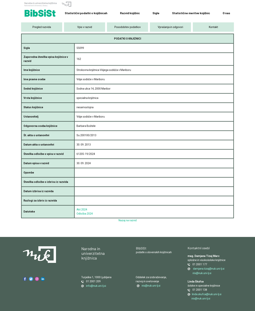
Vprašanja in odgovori (170, 27)
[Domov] (40, 13)
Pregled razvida (41, 27)
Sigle (156, 13)
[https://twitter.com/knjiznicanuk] (31, 279)
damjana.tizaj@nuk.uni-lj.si (208, 268)
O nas (226, 13)
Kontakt (213, 27)
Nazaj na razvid (128, 220)
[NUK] (47, 4)
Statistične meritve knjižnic (191, 13)
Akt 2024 (82, 209)
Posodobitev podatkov (127, 27)
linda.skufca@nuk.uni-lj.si (206, 294)
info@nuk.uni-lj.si (95, 285)
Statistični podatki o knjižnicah (86, 13)
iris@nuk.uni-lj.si (151, 285)
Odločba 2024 (85, 213)
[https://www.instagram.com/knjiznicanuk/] (37, 279)
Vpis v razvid (84, 27)
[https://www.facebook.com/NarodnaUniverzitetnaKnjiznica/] (25, 279)
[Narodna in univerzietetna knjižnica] (39, 254)
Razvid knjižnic (130, 13)
